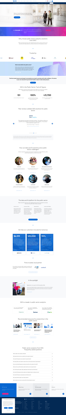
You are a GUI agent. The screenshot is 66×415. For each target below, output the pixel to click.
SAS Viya (45, 3)
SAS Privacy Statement (11, 403)
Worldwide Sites (47, 1)
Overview (39, 3)
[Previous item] (13, 123)
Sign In (52, 1)
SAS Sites (50, 1)
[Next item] (52, 123)
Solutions (42, 3)
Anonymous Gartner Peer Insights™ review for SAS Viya (34, 126)
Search (45, 1)
